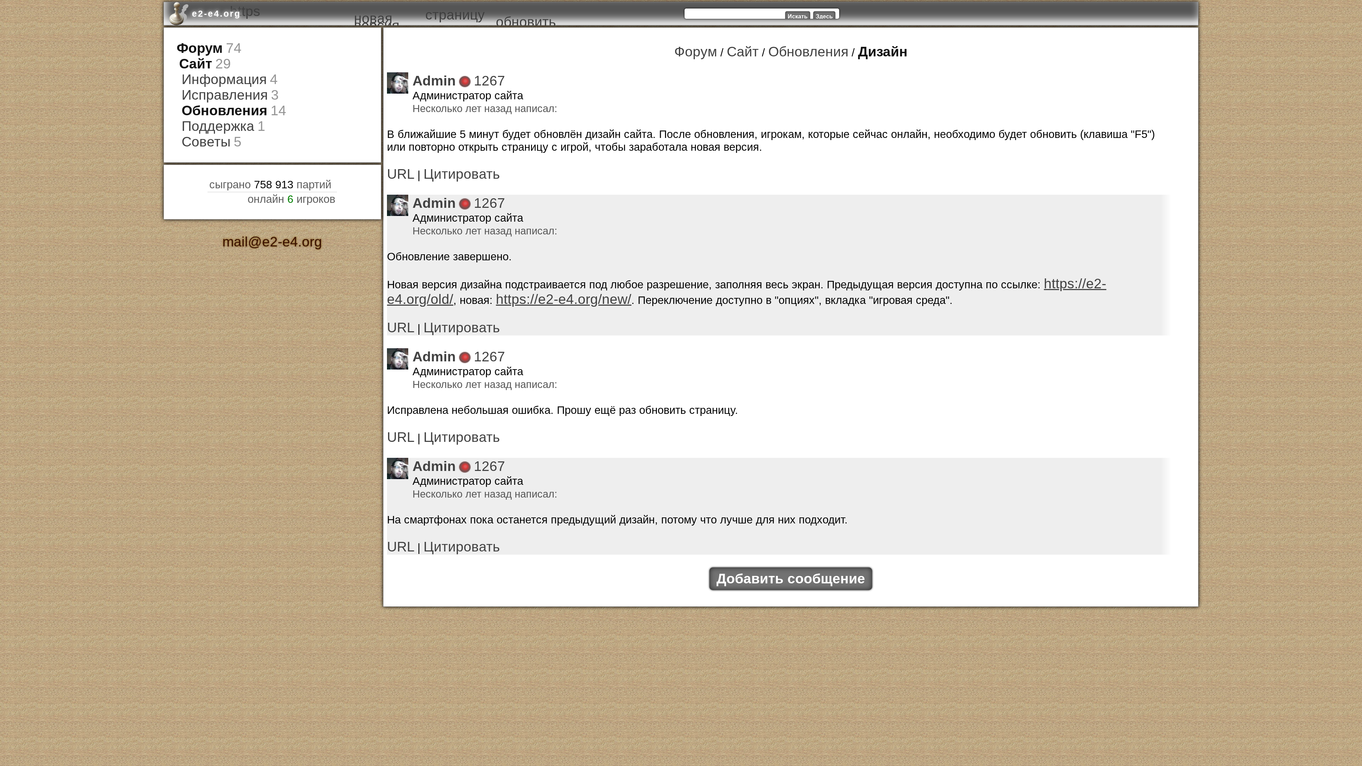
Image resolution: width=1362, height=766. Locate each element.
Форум (195, 46)
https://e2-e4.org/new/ (476, 283)
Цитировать (447, 167)
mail (243, 220)
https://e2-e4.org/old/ (1094, 271)
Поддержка (210, 110)
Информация (215, 72)
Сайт (192, 59)
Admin (430, 76)
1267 (477, 76)
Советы (201, 123)
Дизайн (866, 50)
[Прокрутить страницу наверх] (272, 727)
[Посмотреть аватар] (397, 80)
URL (397, 167)
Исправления (215, 85)
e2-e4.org (216, 13)
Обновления (216, 97)
